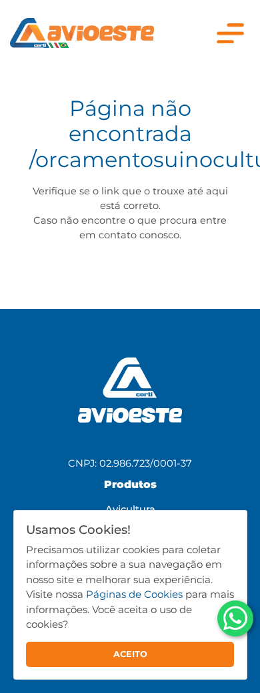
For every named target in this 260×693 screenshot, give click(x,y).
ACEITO (130, 654)
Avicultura (130, 509)
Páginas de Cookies (134, 594)
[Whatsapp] (235, 618)
